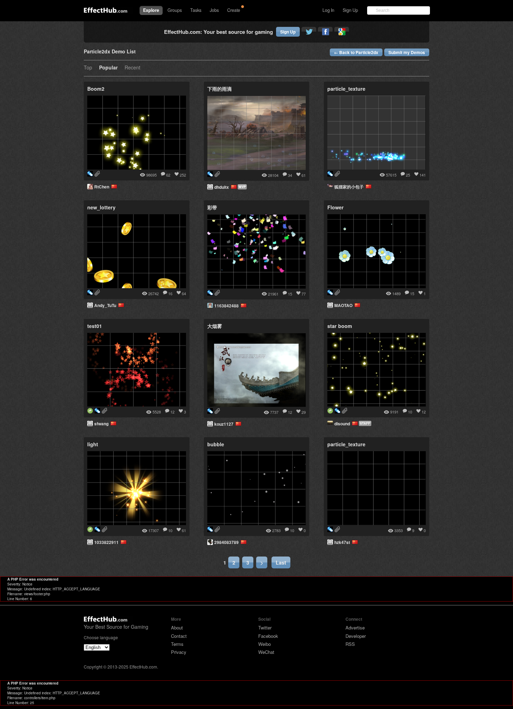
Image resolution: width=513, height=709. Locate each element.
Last (281, 562)
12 (172, 412)
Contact (179, 636)
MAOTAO (344, 305)
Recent (132, 68)
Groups (175, 10)
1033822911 (107, 542)
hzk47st (343, 542)
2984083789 (227, 542)
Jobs (214, 10)
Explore (151, 10)
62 (168, 175)
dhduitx (222, 187)
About (177, 627)
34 (290, 175)
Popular (108, 68)
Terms (177, 644)
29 (304, 412)
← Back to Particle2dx (356, 52)
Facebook (268, 636)
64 (184, 293)
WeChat (266, 652)
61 (304, 175)
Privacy (178, 652)
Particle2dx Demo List (110, 52)
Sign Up (350, 10)
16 (170, 293)
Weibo (264, 644)
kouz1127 (225, 424)
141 (422, 175)
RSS (350, 644)
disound (343, 423)
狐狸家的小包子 (350, 187)
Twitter (265, 627)
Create (233, 10)
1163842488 (227, 306)
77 (304, 294)
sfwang (102, 423)
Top (88, 68)
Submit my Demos (406, 52)
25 (408, 175)
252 (183, 175)
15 (290, 294)
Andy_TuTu (106, 305)
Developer (355, 636)
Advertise (355, 627)
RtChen (102, 187)
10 (410, 412)
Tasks (195, 10)
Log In (328, 10)
